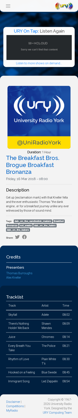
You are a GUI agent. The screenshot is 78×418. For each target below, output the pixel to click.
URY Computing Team (57, 412)
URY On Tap (26, 31)
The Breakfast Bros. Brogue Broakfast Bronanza (32, 165)
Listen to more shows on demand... (39, 63)
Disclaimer (13, 401)
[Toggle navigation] (8, 6)
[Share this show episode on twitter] (17, 237)
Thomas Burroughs (19, 273)
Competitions (15, 406)
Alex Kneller (13, 277)
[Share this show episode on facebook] (24, 237)
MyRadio (12, 410)
